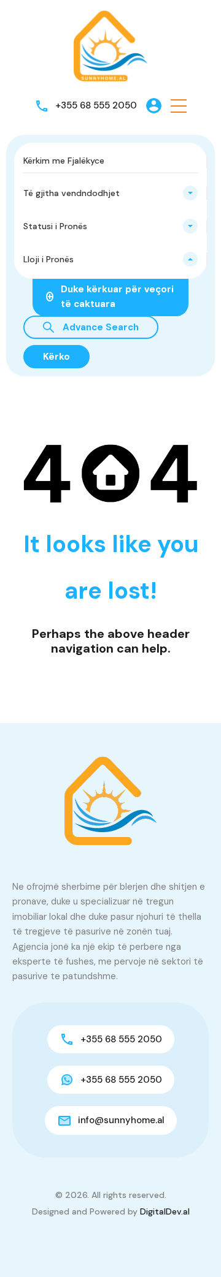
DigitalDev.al (165, 1211)
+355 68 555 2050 (96, 105)
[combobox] (110, 193)
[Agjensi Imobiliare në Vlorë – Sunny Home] (110, 45)
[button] (179, 105)
